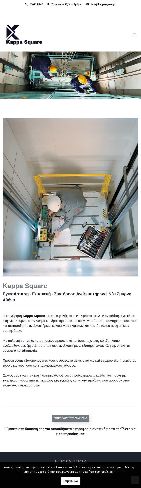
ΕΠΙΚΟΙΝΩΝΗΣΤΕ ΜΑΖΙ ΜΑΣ (70, 418)
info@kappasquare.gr (103, 4)
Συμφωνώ (70, 481)
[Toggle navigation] (104, 35)
